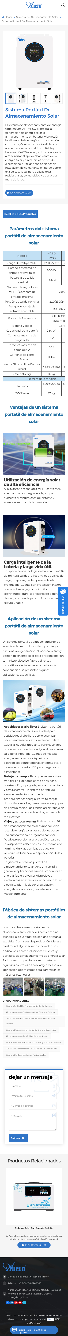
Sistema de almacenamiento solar (37, 17)
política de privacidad (35, 1319)
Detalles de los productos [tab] (20, 214)
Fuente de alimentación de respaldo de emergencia (31, 1049)
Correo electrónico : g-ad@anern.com (28, 1276)
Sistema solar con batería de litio (34, 1228)
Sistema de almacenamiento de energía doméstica (31, 1030)
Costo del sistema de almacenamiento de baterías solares (30, 1021)
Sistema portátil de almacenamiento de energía (29, 1006)
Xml (21, 1319)
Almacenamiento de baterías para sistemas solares (30, 1012)
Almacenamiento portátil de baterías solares (27, 1036)
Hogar (8, 17)
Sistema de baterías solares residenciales (26, 1055)
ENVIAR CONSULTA (20, 192)
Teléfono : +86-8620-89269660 (24, 1283)
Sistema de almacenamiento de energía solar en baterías (33, 1042)
